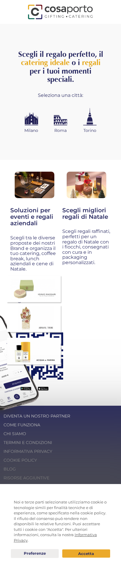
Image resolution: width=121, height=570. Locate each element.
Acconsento (86, 553)
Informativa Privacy (28, 451)
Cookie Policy (20, 460)
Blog (10, 469)
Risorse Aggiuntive (26, 477)
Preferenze (35, 553)
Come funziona (22, 425)
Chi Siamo (15, 433)
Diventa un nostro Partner (37, 416)
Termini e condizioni (28, 442)
